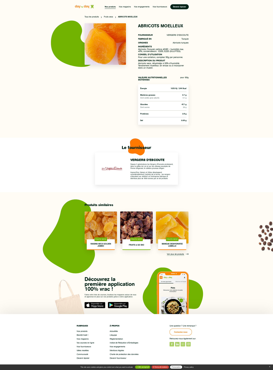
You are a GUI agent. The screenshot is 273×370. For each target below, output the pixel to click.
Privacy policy (189, 367)
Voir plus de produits (176, 254)
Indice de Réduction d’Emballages (124, 343)
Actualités (114, 331)
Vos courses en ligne (85, 343)
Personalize (176, 367)
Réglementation (116, 339)
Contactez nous (180, 332)
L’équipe (113, 335)
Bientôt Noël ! (82, 335)
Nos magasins (125, 7)
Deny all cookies (160, 367)
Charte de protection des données (124, 354)
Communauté (82, 354)
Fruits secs (108, 17)
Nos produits (110, 7)
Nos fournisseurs (160, 7)
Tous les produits (92, 17)
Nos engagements (142, 7)
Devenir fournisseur (118, 358)
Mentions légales (117, 350)
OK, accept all (143, 367)
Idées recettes (83, 350)
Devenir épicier (179, 7)
